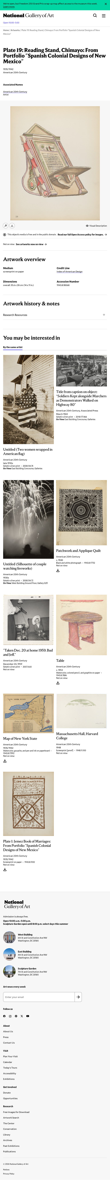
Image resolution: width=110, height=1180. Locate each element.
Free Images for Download (16, 1111)
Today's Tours (10, 1067)
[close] (106, 4)
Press (5, 1037)
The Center (8, 1123)
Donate (7, 1092)
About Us (8, 1031)
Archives (7, 1140)
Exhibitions (8, 1078)
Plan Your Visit (10, 1056)
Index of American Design (69, 271)
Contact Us (9, 1042)
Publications (9, 1151)
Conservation (10, 1128)
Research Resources (15, 315)
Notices (6, 1169)
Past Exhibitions (11, 1145)
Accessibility (9, 1073)
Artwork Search (11, 1117)
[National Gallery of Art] (55, 904)
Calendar (7, 1062)
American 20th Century (15, 91)
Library (6, 1134)
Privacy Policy (8, 1173)
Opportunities (10, 1098)
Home (6, 30)
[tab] (12, 347)
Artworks (15, 30)
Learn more (8, 6)
